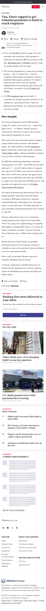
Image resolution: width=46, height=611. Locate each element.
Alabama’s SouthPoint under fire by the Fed (25, 444)
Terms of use (18, 600)
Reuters (27, 62)
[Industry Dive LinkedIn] (3, 528)
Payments (15, 286)
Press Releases (7, 560)
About (4, 541)
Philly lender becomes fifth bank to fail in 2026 (25, 417)
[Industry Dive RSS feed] (17, 528)
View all (5, 510)
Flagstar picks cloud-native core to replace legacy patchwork (24, 435)
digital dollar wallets (10, 153)
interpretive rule (17, 96)
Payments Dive (24, 565)
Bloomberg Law (14, 62)
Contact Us (6, 547)
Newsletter (6, 551)
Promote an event (25, 551)
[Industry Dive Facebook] (8, 528)
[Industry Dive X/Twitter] (12, 528)
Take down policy (30, 600)
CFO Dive (22, 561)
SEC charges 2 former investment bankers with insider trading (23, 426)
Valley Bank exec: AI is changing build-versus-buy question (20, 358)
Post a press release (17, 510)
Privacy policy (6, 600)
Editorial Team (7, 544)
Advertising (23, 541)
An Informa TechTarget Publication (23, 2)
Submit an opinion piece (28, 547)
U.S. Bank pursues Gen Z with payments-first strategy (18, 397)
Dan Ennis (10, 32)
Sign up (35, 7)
